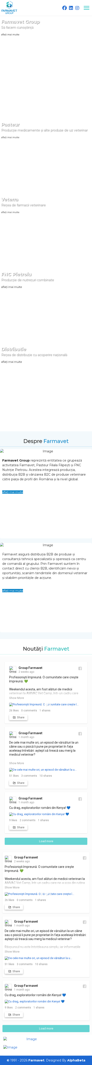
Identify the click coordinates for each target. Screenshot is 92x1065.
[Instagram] (77, 8)
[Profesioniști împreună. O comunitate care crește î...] (46, 704)
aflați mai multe (10, 34)
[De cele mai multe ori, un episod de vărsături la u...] (46, 770)
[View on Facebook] (80, 668)
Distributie (13, 349)
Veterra (9, 199)
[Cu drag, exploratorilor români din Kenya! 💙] (46, 814)
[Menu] (86, 7)
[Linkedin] (71, 8)
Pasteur (10, 124)
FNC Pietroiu (16, 274)
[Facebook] (64, 8)
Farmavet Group (20, 21)
